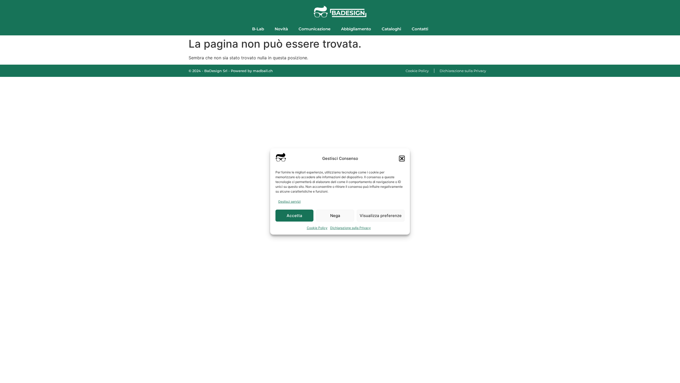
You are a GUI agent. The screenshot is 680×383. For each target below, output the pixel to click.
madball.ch (263, 71)
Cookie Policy (317, 228)
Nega (335, 215)
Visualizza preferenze (381, 215)
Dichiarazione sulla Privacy (350, 228)
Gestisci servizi (289, 201)
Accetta (294, 215)
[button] (402, 158)
